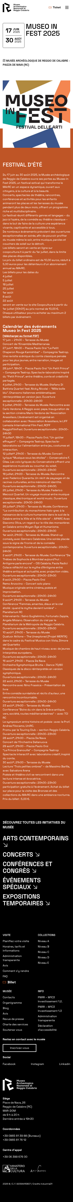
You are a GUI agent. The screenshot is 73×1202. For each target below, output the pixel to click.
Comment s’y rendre (16, 971)
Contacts (9, 997)
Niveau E (43, 963)
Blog (6, 1008)
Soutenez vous (12, 1030)
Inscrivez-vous (19, 1048)
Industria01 (46, 1183)
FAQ (5, 976)
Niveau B (43, 946)
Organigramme (12, 1002)
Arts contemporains (36, 838)
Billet (11, 982)
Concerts (18, 854)
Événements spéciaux (22, 883)
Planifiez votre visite (16, 941)
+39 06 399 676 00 (15, 1157)
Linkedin (64, 1064)
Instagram (37, 1064)
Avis (5, 965)
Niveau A (43, 941)
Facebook (9, 1064)
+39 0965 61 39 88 (15, 1136)
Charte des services (15, 1024)
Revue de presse (13, 1019)
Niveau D (43, 957)
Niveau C (43, 952)
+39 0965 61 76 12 (14, 1140)
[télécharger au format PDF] (21, 336)
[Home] (16, 7)
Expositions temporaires (23, 900)
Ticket (57, 7)
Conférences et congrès (27, 867)
